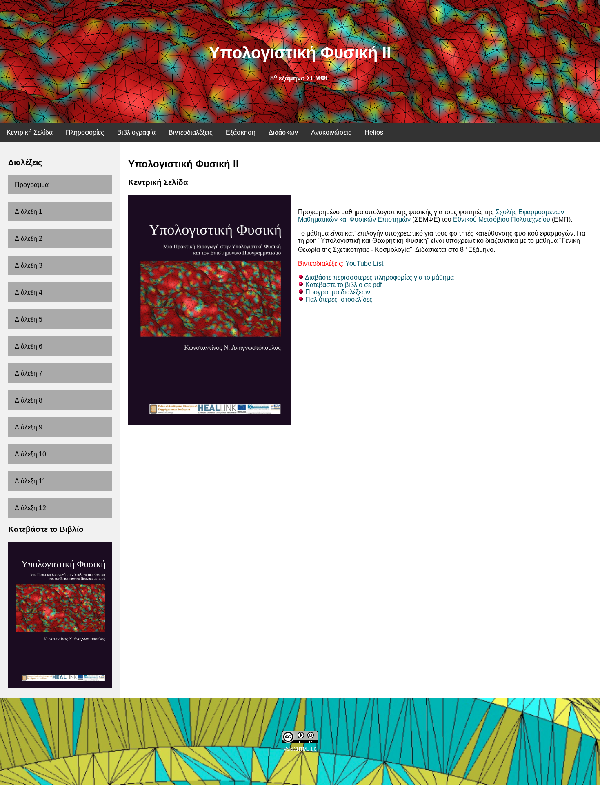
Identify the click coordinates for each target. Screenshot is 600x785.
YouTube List (364, 263)
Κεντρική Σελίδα (30, 132)
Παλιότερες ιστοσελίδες (339, 299)
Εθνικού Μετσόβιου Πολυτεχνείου (501, 219)
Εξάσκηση (241, 132)
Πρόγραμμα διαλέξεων (337, 292)
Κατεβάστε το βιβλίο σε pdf (343, 284)
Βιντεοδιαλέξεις (191, 132)
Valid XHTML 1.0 (300, 749)
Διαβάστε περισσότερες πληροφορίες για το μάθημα (379, 277)
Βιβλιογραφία (136, 132)
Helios (373, 132)
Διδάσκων (283, 132)
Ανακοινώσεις (331, 132)
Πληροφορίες (85, 132)
